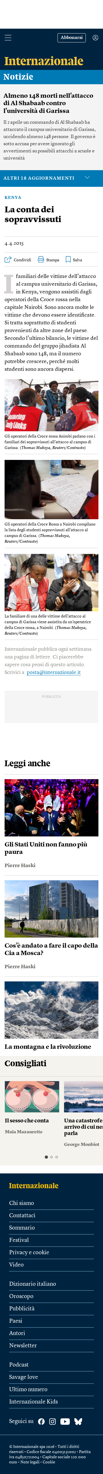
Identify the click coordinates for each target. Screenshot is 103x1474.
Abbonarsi (72, 38)
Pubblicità (22, 1309)
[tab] (46, 1157)
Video (16, 1265)
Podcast (19, 1365)
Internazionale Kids (33, 1402)
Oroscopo (21, 1296)
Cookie (49, 1462)
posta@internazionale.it (54, 672)
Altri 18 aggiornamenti (38, 178)
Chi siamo (21, 1203)
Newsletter (23, 1346)
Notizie (18, 77)
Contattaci (22, 1216)
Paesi (15, 1321)
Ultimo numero (28, 1390)
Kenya (13, 198)
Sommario (22, 1228)
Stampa (52, 260)
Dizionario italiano (32, 1284)
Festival (19, 1240)
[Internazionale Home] (35, 1185)
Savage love (23, 1377)
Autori (17, 1333)
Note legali (29, 1462)
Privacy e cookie (29, 1253)
